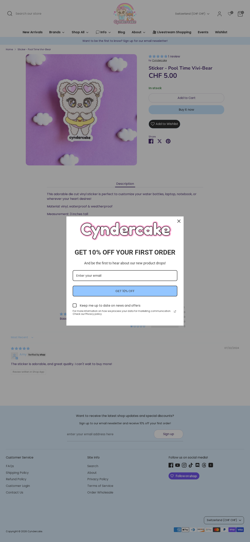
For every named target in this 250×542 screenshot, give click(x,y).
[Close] (179, 221)
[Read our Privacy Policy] (175, 311)
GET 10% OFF (125, 291)
